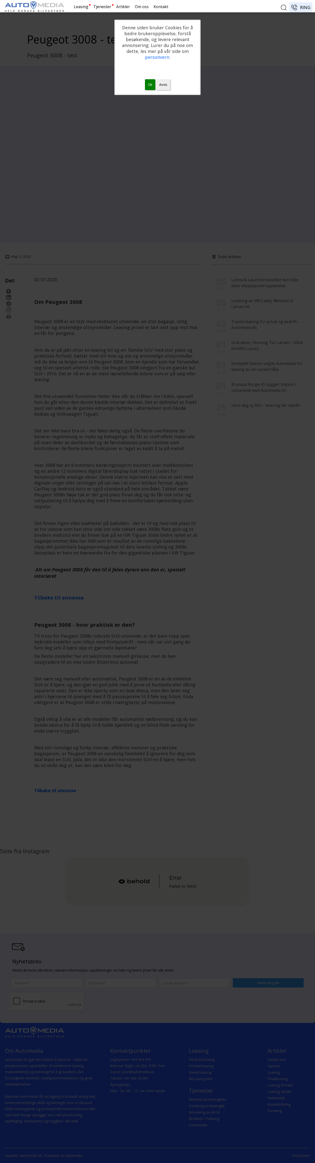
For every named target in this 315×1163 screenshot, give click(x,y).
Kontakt (161, 6)
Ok (150, 84)
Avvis (163, 84)
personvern (157, 57)
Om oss (142, 6)
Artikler (123, 6)
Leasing (81, 6)
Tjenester (102, 6)
